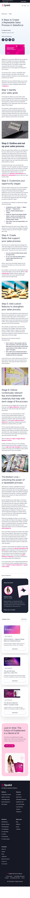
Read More (15, 649)
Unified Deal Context (6, 794)
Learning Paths (19, 806)
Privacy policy (9, 876)
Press (3, 854)
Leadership (4, 856)
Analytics (18, 809)
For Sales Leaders (6, 839)
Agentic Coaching (6, 797)
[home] (5, 5)
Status (23, 877)
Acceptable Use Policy (15, 877)
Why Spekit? (4, 804)
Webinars (18, 824)
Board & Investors (6, 859)
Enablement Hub (19, 801)
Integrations (18, 811)
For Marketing (5, 836)
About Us (4, 849)
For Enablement (5, 829)
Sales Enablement (6, 575)
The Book (18, 829)
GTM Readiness (5, 826)
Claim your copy (9, 745)
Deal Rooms (18, 797)
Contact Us (4, 861)
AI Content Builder (20, 804)
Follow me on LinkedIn (9, 610)
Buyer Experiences (6, 801)
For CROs (4, 834)
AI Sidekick (18, 794)
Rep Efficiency (5, 821)
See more (24, 619)
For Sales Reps (5, 831)
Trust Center (4, 863)
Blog (17, 821)
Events (17, 826)
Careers (3, 851)
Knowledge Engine (6, 799)
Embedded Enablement (21, 799)
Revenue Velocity (5, 824)
